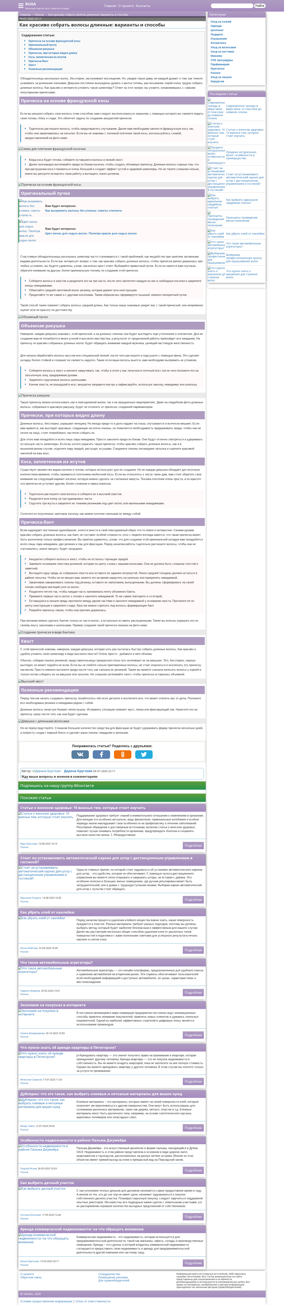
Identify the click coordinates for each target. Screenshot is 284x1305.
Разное (24, 847)
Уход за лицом (221, 77)
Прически (217, 68)
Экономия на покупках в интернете (53, 1005)
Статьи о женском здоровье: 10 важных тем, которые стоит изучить (82, 807)
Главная (110, 6)
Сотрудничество (109, 1274)
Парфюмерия (220, 64)
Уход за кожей (221, 21)
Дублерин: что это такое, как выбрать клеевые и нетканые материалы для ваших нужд (101, 1093)
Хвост (32, 65)
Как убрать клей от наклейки (47, 912)
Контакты (143, 6)
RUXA (30, 4)
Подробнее (193, 845)
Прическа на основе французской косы (54, 41)
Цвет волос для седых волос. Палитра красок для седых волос (91, 233)
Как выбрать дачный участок (47, 1182)
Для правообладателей (113, 1280)
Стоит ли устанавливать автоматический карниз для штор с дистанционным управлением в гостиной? (106, 860)
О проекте (126, 6)
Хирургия (217, 81)
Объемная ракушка (41, 49)
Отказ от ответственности (93, 1301)
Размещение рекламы (113, 1277)
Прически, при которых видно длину (52, 53)
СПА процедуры (222, 60)
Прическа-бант (38, 61)
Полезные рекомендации (45, 69)
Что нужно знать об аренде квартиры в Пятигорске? (68, 1047)
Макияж (216, 56)
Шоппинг (217, 30)
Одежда (216, 26)
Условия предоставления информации (46, 1301)
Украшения (219, 38)
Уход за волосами (223, 47)
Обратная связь (31, 1277)
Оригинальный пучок (42, 45)
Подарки (217, 34)
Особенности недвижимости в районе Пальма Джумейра (73, 1140)
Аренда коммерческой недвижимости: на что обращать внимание (82, 1229)
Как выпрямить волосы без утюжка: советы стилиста (83, 210)
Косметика (218, 43)
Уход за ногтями (222, 51)
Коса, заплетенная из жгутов (47, 57)
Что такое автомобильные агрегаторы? (56, 962)
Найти (259, 5)
